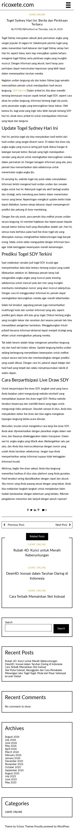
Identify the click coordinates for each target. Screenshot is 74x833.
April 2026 (11, 749)
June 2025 (11, 779)
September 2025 (14, 770)
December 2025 (14, 761)
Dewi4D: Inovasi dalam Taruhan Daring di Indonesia (33, 664)
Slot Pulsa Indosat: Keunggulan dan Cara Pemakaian (33, 670)
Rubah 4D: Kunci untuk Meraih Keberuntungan (31, 661)
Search (9, 622)
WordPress (63, 826)
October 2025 (13, 767)
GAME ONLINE (37, 15)
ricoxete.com (18, 5)
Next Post (61, 525)
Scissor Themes (25, 826)
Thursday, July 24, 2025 (50, 29)
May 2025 (11, 782)
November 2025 (14, 764)
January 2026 (12, 758)
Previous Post (15, 525)
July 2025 (10, 776)
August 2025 (12, 773)
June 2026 (11, 743)
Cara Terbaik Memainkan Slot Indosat (37, 596)
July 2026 (10, 740)
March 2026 (12, 752)
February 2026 (13, 755)
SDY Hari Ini (19, 90)
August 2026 (12, 737)
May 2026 (11, 746)
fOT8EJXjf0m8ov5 (25, 29)
